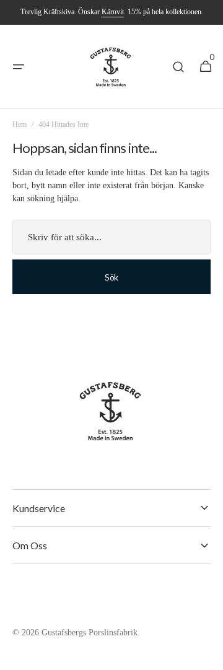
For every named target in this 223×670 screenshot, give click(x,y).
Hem (19, 124)
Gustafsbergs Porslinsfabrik (90, 632)
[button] (18, 66)
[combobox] (111, 237)
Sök (111, 277)
